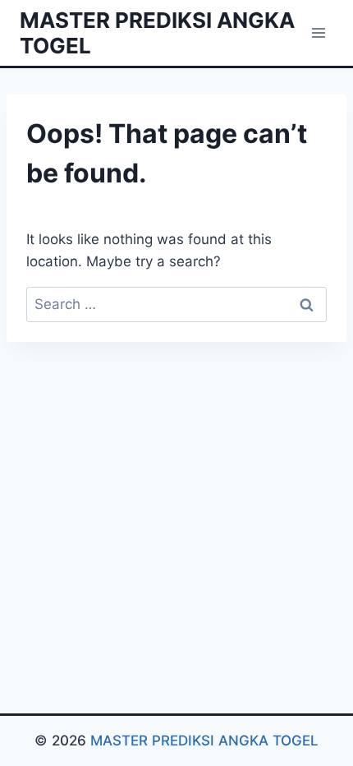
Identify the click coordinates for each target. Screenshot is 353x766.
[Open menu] (318, 32)
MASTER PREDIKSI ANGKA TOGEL (204, 740)
